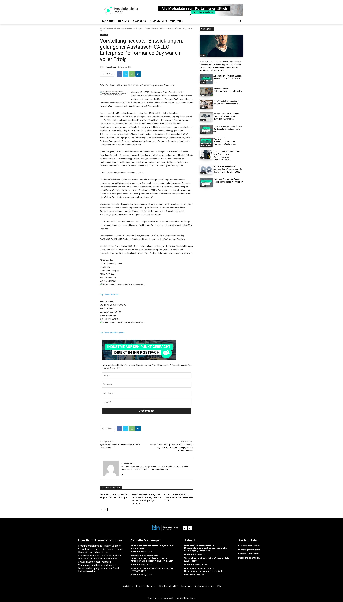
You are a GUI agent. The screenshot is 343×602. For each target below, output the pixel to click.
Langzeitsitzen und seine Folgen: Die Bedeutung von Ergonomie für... (227, 129)
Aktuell (202, 55)
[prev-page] (101, 509)
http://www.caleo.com (109, 294)
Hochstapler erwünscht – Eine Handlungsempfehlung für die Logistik (203, 569)
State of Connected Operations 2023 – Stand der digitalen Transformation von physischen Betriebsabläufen (171, 447)
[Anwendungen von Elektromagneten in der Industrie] (206, 91)
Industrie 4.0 (189, 575)
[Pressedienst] (101, 67)
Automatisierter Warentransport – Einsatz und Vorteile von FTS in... (227, 78)
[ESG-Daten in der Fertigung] (221, 46)
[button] (240, 21)
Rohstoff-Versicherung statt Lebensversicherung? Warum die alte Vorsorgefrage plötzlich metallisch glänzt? (151, 558)
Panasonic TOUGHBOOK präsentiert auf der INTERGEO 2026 (178, 497)
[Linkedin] (138, 74)
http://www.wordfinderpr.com (112, 332)
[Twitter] (125, 74)
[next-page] (106, 509)
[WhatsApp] (132, 74)
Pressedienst (111, 67)
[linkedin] (122, 474)
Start (101, 28)
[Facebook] (119, 74)
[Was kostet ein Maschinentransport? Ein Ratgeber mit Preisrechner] (206, 142)
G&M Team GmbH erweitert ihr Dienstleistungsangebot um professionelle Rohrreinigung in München (205, 548)
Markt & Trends (205, 145)
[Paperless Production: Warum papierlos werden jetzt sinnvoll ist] (206, 182)
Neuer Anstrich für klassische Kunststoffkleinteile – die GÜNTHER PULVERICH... (226, 116)
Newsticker (109, 28)
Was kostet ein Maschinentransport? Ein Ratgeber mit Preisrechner (225, 141)
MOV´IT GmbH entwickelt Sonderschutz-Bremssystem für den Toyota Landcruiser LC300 (227, 169)
